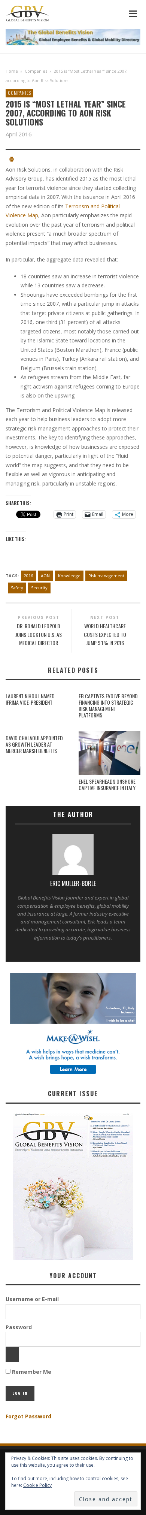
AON (45, 575)
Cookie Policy (37, 1485)
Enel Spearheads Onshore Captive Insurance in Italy (107, 784)
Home (12, 71)
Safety (17, 587)
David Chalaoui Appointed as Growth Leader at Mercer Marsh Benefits (34, 744)
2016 (28, 575)
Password (19, 1327)
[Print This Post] (12, 160)
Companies (36, 71)
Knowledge (69, 575)
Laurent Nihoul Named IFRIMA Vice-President (30, 699)
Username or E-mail (32, 1299)
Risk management (106, 575)
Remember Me (30, 1371)
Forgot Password (28, 1416)
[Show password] (12, 1354)
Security (39, 587)
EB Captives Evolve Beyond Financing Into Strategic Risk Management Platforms (108, 705)
